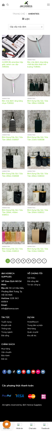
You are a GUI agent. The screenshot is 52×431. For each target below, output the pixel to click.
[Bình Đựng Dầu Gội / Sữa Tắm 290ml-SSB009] (13, 157)
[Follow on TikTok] (14, 372)
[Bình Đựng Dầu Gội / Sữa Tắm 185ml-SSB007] (13, 121)
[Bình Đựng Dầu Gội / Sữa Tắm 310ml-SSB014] (38, 233)
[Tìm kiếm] (8, 4)
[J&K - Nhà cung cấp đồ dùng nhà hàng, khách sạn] (26, 4)
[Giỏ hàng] (3, 5)
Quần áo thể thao (40, 411)
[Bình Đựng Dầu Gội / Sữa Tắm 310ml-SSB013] (13, 233)
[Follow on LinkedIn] (28, 372)
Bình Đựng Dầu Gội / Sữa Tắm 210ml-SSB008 (37, 138)
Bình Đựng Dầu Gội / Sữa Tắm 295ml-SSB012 (37, 211)
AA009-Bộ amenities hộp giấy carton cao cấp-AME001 (12, 64)
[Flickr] (38, 372)
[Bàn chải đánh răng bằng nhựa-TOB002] (13, 85)
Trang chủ (19, 13)
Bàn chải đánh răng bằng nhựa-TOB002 (12, 102)
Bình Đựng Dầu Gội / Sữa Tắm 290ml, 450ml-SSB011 (12, 212)
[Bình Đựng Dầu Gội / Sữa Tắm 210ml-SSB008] (38, 121)
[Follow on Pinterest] (23, 372)
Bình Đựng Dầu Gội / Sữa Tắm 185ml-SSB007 (12, 138)
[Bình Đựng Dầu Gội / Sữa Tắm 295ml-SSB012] (38, 194)
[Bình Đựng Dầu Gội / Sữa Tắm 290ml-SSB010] (38, 157)
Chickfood (13, 411)
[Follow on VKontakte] (43, 372)
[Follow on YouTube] (33, 372)
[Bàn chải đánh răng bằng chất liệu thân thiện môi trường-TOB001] (38, 46)
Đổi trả (4, 359)
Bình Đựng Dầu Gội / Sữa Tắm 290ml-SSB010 (37, 174)
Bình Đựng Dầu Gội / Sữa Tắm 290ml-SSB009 (12, 174)
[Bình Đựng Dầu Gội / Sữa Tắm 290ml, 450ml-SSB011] (13, 194)
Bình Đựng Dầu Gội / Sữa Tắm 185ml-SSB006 (37, 102)
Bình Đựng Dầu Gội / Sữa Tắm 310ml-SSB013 (12, 250)
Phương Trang (25, 411)
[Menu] (48, 4)
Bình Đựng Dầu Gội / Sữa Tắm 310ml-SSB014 (37, 250)
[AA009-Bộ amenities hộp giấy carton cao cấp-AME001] (13, 46)
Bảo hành (5, 355)
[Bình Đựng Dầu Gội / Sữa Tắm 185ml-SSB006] (38, 85)
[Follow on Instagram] (9, 372)
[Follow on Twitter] (19, 372)
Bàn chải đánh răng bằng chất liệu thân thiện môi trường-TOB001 (37, 64)
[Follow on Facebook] (4, 372)
